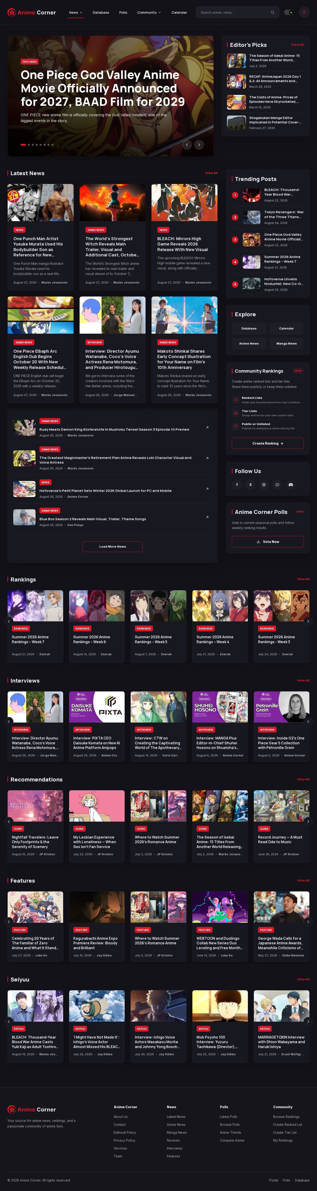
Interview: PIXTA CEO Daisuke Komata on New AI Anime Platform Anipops (96, 743)
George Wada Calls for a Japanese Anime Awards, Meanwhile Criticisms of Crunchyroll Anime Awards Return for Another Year (281, 948)
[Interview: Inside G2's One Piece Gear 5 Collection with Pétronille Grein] (281, 707)
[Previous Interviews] (8, 721)
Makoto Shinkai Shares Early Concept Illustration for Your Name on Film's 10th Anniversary (184, 359)
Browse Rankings (286, 1117)
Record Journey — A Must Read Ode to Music (280, 839)
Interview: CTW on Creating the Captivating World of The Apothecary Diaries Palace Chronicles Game (158, 748)
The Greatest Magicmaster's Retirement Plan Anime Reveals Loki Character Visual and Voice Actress (115, 460)
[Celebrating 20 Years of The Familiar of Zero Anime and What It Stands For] (35, 907)
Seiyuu (18, 1028)
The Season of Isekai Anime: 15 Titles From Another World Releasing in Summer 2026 (219, 844)
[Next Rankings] (308, 621)
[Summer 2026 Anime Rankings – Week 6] (97, 606)
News (19, 230)
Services (120, 1148)
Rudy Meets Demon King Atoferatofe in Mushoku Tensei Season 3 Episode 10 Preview (114, 429)
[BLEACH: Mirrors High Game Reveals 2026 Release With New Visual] (184, 202)
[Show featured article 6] (44, 145)
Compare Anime (232, 1140)
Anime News (95, 230)
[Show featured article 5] (41, 145)
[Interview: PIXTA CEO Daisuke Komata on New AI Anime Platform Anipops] (97, 707)
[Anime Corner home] (31, 12)
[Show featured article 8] (52, 145)
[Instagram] (264, 485)
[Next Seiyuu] (308, 1021)
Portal (273, 1180)
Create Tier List (285, 1132)
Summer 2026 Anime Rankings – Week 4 (215, 639)
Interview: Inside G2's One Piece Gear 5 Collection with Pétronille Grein (281, 743)
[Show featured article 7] (48, 145)
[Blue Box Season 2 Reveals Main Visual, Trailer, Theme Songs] (24, 517)
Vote (300, 511)
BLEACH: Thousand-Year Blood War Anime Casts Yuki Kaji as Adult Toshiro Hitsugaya (34, 1044)
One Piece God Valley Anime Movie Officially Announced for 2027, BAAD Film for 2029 (103, 88)
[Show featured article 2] (29, 145)
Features (173, 1156)
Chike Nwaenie (293, 955)
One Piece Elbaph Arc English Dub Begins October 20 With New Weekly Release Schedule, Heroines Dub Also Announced (40, 364)
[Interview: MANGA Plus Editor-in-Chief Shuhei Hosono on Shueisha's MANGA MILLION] (220, 707)
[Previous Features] (8, 921)
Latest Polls (228, 1117)
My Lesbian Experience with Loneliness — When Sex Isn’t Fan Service (94, 842)
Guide (18, 828)
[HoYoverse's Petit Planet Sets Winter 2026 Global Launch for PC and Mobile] (24, 489)
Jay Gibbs (104, 955)
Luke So (41, 955)
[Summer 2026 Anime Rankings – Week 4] (220, 606)
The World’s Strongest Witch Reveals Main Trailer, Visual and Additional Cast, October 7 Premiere (111, 249)
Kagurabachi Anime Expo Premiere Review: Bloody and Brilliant (95, 943)
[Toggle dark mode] (289, 12)
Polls (123, 12)
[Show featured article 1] (23, 145)
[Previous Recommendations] (8, 821)
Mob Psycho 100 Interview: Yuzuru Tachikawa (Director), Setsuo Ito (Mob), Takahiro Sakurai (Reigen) (220, 1047)
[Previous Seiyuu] (8, 1021)
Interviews (174, 1148)
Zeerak (44, 654)
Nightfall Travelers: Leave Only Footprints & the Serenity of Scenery (35, 842)
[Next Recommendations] (308, 821)
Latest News (176, 1117)
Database (101, 12)
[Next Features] (308, 921)
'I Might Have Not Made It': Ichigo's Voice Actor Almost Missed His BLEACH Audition (96, 1044)
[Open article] (207, 427)
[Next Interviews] (308, 721)
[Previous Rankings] (8, 621)
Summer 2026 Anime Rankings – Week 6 (91, 639)
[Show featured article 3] (33, 145)
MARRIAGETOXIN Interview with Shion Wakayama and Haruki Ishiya (281, 1042)
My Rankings (283, 1140)
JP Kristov (47, 854)
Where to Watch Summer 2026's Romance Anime (157, 839)
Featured (29, 61)
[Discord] (291, 485)
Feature (20, 930)
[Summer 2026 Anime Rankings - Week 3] (281, 606)
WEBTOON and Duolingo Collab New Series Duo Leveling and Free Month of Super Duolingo (218, 945)
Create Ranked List (287, 1124)
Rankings (21, 628)
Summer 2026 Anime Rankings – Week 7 (30, 639)
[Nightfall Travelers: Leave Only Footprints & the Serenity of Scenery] (35, 806)
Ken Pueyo (76, 525)
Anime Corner (78, 496)
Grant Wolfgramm (295, 1054)
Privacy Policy (124, 1140)
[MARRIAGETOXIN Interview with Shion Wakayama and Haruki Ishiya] (281, 1006)
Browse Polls (230, 1124)
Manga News (286, 343)
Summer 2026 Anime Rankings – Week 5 (153, 639)
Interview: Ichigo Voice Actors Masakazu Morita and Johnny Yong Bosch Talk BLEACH (156, 1044)
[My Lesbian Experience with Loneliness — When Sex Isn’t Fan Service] (97, 806)
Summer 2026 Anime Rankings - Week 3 (276, 639)
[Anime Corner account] (304, 12)
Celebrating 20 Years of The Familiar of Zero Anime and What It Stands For (35, 945)
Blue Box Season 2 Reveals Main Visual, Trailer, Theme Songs (92, 518)
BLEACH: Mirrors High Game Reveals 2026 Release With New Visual (182, 244)
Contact (120, 1124)
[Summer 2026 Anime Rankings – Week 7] (35, 606)
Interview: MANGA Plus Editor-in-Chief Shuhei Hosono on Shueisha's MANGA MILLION (217, 745)
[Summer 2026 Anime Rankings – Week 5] (158, 606)
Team (118, 1156)
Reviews (173, 1140)
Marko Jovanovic (54, 282)
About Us (121, 1117)
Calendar (179, 12)
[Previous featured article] (187, 144)
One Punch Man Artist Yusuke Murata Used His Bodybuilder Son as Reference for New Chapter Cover (38, 249)
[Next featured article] (199, 144)
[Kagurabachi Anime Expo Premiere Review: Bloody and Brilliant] (97, 907)
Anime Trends (230, 1132)
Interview (94, 342)
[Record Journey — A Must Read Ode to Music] (281, 806)
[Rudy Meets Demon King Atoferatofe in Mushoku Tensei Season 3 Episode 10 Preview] (24, 428)
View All (297, 44)
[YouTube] (277, 485)
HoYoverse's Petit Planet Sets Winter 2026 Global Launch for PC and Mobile (105, 490)
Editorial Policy (125, 1132)
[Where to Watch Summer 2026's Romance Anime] (158, 806)
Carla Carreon (173, 755)
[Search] (272, 12)
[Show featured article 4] (37, 145)
